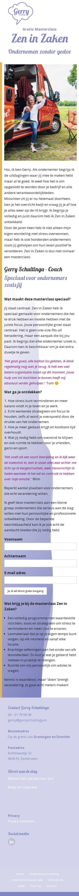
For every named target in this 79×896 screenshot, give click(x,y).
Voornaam (13, 539)
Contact (51, 886)
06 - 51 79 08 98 (19, 715)
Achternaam (15, 556)
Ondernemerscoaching (44, 874)
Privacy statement (21, 821)
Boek (21, 886)
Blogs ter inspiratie (22, 787)
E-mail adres (15, 572)
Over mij (35, 886)
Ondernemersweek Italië (27, 880)
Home (20, 874)
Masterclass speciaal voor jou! (30, 778)
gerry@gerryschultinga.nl (27, 720)
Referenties (55, 880)
